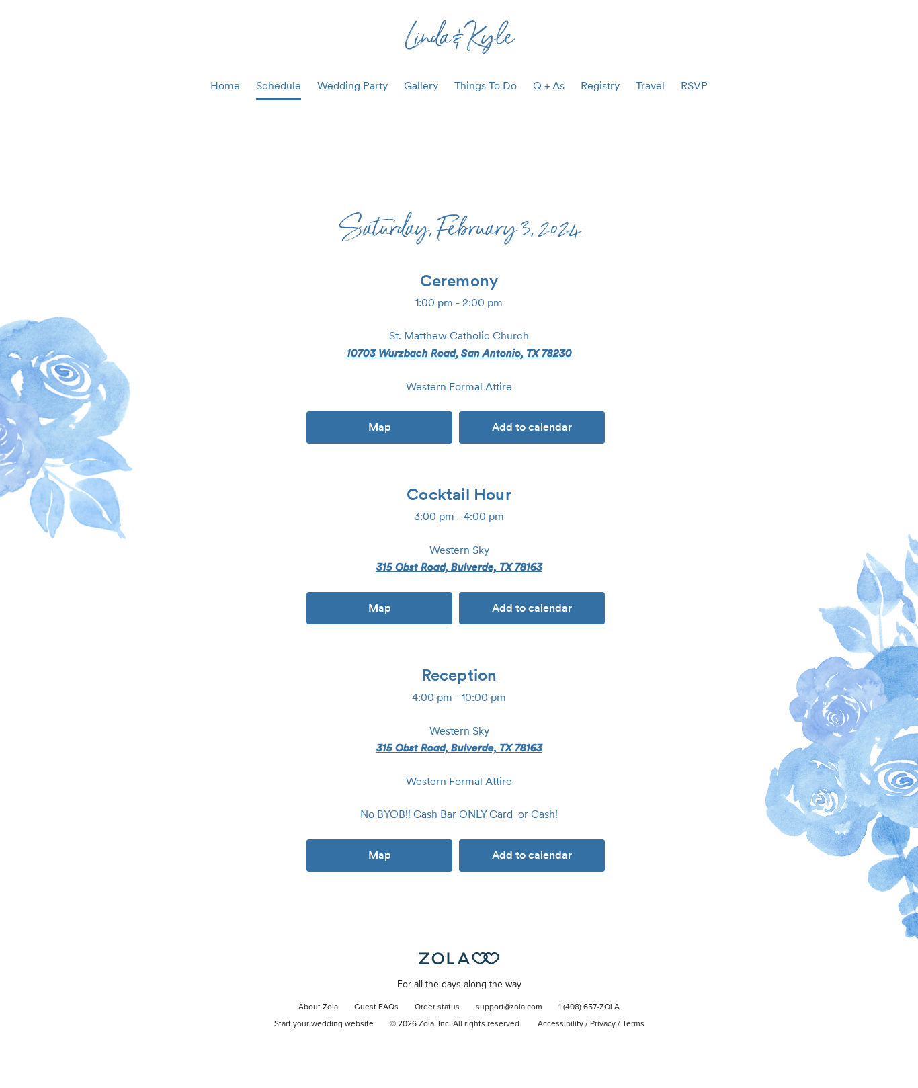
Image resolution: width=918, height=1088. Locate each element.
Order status (437, 1007)
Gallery (421, 85)
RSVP (694, 85)
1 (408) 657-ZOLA (589, 1007)
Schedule (278, 85)
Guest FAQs (376, 1007)
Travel (650, 85)
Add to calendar (532, 427)
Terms (633, 1024)
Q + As (549, 85)
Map (379, 427)
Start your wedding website (324, 1024)
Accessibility (560, 1024)
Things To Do (485, 85)
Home (225, 85)
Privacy (603, 1024)
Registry (600, 85)
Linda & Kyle (459, 35)
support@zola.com (509, 1007)
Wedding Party (352, 85)
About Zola (318, 1007)
